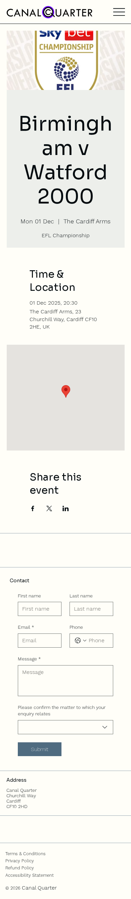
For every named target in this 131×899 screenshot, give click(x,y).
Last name (81, 595)
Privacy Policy (19, 860)
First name (29, 595)
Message (29, 658)
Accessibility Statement (29, 875)
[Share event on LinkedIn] (65, 508)
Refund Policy (19, 867)
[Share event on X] (49, 508)
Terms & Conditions (25, 853)
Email (26, 627)
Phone (76, 627)
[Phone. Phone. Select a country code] (80, 641)
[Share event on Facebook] (33, 508)
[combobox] (65, 727)
